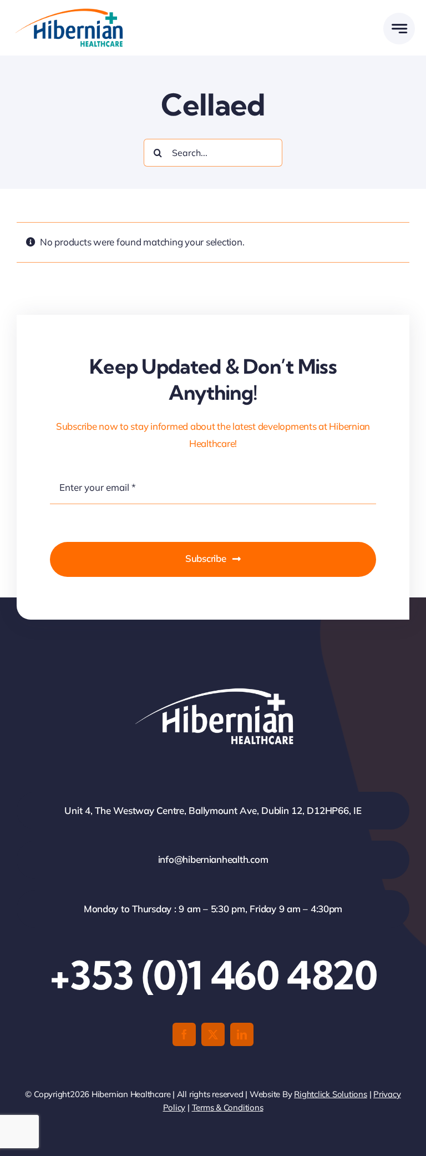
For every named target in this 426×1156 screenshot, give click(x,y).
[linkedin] (241, 1034)
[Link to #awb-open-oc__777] (399, 28)
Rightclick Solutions (330, 1094)
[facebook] (184, 1034)
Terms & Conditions (227, 1107)
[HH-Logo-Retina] (68, 12)
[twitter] (213, 1034)
